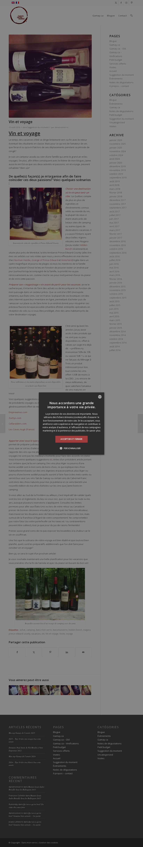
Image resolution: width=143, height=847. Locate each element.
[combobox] (100, 396)
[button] (71, 448)
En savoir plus (93, 430)
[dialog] (71, 423)
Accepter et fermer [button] (71, 439)
